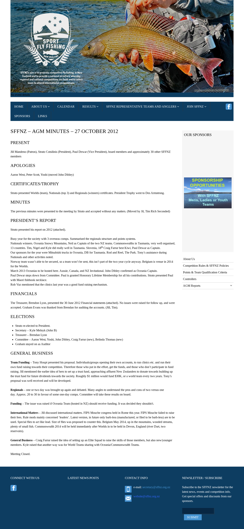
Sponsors (22, 116)
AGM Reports (191, 285)
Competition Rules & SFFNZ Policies (206, 265)
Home (18, 106)
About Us (39, 106)
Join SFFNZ (195, 106)
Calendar (66, 106)
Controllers (189, 279)
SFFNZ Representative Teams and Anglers (141, 106)
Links (42, 116)
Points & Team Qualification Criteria (205, 272)
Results (89, 106)
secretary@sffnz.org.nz (156, 487)
